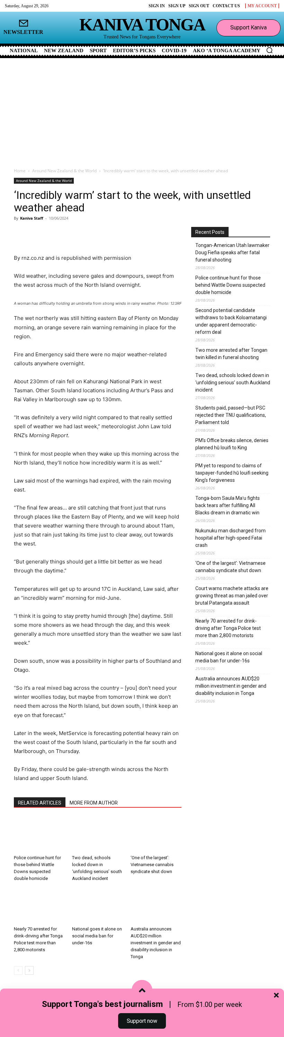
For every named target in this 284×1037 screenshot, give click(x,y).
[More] (96, 234)
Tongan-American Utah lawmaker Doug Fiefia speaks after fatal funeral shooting (232, 252)
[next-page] (29, 970)
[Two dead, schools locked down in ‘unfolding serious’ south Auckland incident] (97, 834)
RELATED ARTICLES (39, 803)
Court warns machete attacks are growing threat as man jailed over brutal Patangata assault (231, 596)
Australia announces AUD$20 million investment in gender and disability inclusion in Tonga (156, 942)
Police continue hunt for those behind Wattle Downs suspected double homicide (230, 285)
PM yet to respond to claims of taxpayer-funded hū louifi (231, 473)
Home (20, 171)
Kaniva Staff (31, 218)
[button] (269, 50)
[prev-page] (18, 970)
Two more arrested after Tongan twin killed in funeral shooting (231, 353)
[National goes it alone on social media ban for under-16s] (97, 905)
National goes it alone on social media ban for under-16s (97, 935)
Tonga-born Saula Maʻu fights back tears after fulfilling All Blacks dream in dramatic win (227, 505)
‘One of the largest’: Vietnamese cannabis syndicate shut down (152, 864)
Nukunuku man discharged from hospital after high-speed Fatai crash (230, 538)
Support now (142, 1021)
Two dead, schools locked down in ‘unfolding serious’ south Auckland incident (232, 383)
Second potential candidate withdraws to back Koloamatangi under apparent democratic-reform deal (231, 321)
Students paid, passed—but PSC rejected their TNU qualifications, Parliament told (230, 415)
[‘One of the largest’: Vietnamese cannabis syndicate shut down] (156, 834)
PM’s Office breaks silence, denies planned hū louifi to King (231, 444)
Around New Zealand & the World (64, 171)
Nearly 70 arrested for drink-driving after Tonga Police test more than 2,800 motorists (228, 628)
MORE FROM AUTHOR (94, 803)
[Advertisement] (142, 110)
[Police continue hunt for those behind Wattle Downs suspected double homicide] (39, 834)
